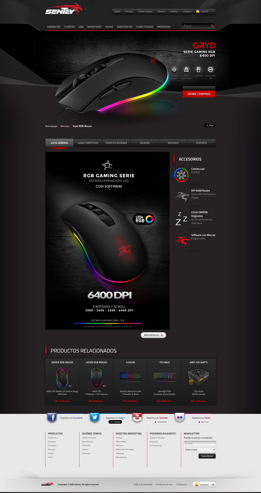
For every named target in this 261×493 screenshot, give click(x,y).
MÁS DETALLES (152, 335)
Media (117, 11)
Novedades (121, 442)
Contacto (187, 11)
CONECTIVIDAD (144, 27)
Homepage (51, 126)
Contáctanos (156, 445)
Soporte (161, 11)
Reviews (129, 11)
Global (85, 449)
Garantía (154, 442)
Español (204, 11)
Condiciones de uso (164, 484)
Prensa (119, 438)
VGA (81, 27)
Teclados (52, 445)
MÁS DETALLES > (62, 401)
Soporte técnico (157, 438)
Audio (51, 453)
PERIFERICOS (124, 27)
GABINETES (53, 27)
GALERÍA (145, 143)
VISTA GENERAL (59, 143)
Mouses (65, 126)
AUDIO (109, 27)
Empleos (174, 11)
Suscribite (162, 422)
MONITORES (94, 27)
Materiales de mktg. (125, 449)
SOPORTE (201, 143)
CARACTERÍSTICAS (88, 143)
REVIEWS (173, 143)
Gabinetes (53, 438)
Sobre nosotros (89, 438)
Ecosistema (87, 442)
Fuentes (52, 442)
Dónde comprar (145, 11)
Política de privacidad (143, 484)
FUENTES (69, 27)
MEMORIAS (163, 27)
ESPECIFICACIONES (116, 143)
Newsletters (121, 457)
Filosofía (86, 445)
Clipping (120, 453)
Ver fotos (204, 422)
